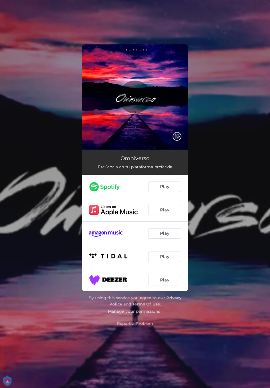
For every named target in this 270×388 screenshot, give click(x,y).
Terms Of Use (146, 304)
